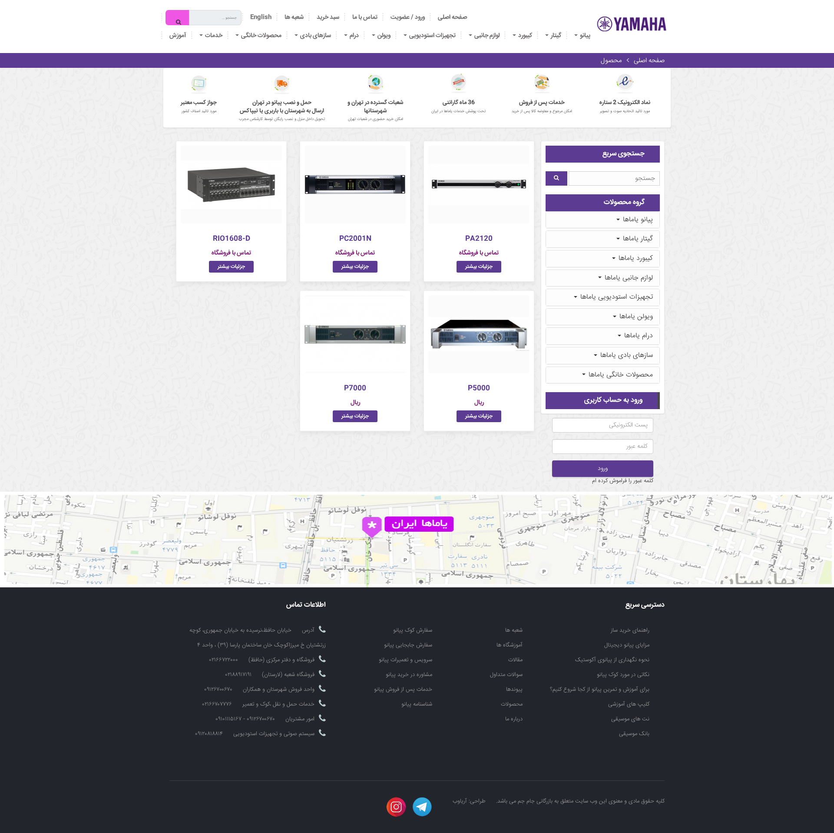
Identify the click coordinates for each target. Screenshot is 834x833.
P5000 (479, 388)
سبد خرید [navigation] (328, 17)
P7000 (355, 388)
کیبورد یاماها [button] (634, 258)
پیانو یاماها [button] (637, 219)
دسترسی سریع (645, 605)
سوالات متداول (506, 674)
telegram (422, 807)
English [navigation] (260, 17)
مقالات (515, 660)
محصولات (512, 704)
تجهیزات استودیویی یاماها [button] (615, 297)
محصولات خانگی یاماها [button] (619, 375)
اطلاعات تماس (306, 605)
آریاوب (460, 801)
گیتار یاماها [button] (637, 238)
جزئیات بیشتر (479, 267)
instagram (396, 807)
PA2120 (479, 238)
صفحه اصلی (452, 17)
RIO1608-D (231, 238)
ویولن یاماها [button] (635, 316)
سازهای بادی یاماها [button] (625, 355)
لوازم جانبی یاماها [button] (627, 278)
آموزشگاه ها (509, 645)
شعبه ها (514, 630)
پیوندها (514, 689)
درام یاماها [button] (637, 335)
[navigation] (365, 17)
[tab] (602, 220)
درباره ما (514, 719)
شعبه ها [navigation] (294, 17)
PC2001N (355, 238)
